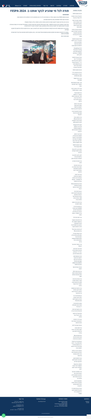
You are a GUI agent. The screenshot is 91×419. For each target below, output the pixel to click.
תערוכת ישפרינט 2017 (77, 325)
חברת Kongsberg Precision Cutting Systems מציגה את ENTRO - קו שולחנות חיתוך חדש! (77, 51)
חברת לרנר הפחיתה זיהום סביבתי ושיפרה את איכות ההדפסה (77, 321)
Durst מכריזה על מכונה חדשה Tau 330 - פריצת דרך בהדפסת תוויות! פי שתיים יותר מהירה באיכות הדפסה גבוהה (76, 345)
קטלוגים (59, 5)
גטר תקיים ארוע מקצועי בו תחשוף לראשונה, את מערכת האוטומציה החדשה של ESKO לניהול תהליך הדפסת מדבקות (76, 223)
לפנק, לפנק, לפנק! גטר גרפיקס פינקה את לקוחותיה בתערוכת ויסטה (76, 156)
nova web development (45, 413)
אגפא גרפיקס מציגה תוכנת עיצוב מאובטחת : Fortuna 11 (77, 305)
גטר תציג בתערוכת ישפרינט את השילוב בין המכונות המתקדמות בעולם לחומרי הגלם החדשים (77, 169)
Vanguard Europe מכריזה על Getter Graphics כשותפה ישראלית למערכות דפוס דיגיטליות (77, 128)
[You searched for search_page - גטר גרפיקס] (9, 6)
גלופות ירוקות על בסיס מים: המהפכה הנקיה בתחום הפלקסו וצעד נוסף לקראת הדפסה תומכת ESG (77, 24)
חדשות (52, 5)
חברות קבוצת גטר (42, 401)
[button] (3, 415)
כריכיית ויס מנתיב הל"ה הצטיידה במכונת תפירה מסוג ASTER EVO (77, 74)
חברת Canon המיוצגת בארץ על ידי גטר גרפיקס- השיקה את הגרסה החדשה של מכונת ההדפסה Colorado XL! (76, 42)
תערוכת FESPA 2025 (77, 70)
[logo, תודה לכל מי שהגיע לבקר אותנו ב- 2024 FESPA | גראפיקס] (82, 3)
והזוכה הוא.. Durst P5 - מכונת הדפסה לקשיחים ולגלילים (77, 151)
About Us (18, 5)
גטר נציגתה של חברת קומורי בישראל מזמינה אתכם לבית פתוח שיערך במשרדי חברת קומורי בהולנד (77, 282)
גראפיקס (87, 401)
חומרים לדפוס (64, 402)
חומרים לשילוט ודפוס (63, 401)
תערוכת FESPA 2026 (77, 13)
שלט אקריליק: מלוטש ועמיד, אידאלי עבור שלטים (77, 315)
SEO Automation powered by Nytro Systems (45, 417)
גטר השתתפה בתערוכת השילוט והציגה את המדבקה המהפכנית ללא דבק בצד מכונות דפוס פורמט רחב (77, 375)
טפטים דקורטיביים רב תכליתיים (60, 406)
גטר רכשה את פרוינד (77, 217)
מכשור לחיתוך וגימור (63, 405)
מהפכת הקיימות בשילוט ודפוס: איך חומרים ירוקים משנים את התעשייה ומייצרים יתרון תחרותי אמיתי (77, 33)
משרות (25, 5)
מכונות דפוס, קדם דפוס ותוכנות (61, 403)
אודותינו (72, 5)
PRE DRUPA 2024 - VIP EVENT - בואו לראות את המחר (76, 84)
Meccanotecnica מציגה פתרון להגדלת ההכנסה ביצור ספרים (77, 337)
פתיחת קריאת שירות (35, 5)
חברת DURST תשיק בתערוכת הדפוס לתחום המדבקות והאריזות (77, 360)
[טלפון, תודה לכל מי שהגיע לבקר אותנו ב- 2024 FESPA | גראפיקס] (6, 6)
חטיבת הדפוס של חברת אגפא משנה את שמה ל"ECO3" (77, 113)
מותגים (87, 402)
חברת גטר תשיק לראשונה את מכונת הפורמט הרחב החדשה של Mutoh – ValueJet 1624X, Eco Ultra (77, 178)
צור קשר (45, 5)
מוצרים (65, 5)
